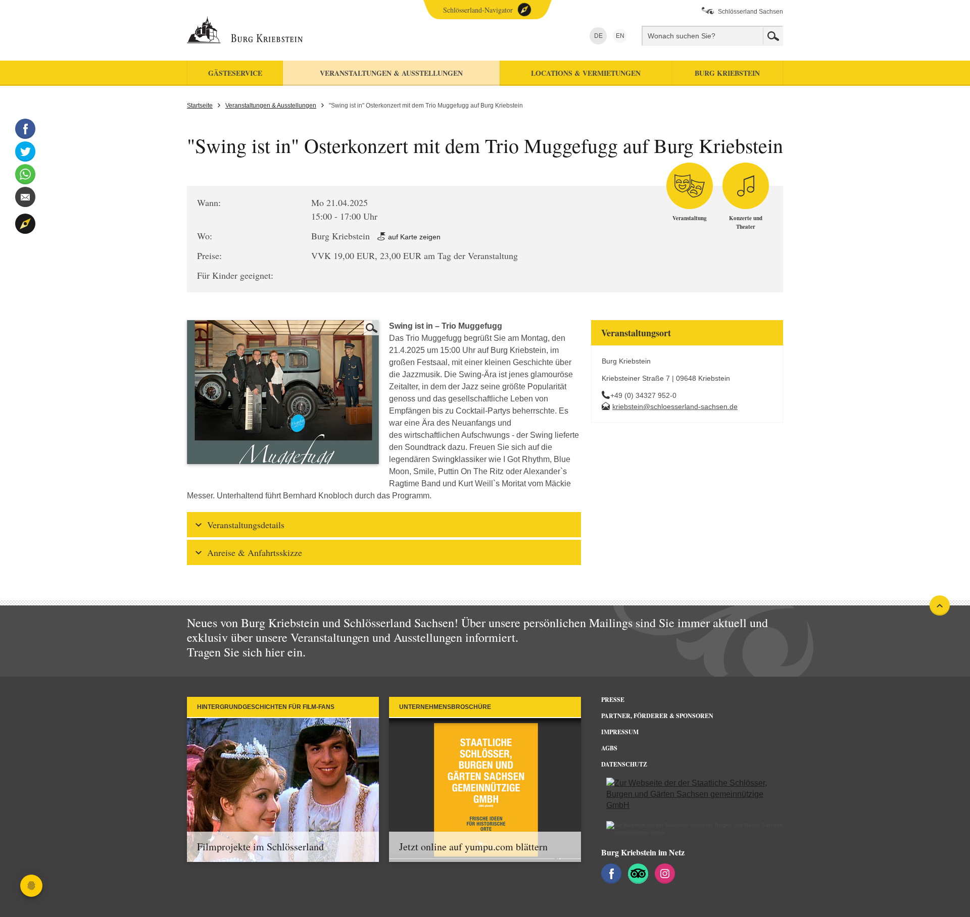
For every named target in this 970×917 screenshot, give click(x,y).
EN (618, 35)
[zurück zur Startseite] (279, 31)
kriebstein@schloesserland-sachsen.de (675, 406)
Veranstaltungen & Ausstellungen (270, 105)
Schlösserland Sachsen (750, 11)
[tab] (384, 524)
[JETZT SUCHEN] (773, 36)
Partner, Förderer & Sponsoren (657, 715)
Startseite (200, 105)
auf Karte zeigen (413, 237)
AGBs (609, 748)
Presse (612, 699)
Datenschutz (624, 764)
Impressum (620, 732)
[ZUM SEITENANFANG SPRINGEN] (940, 605)
